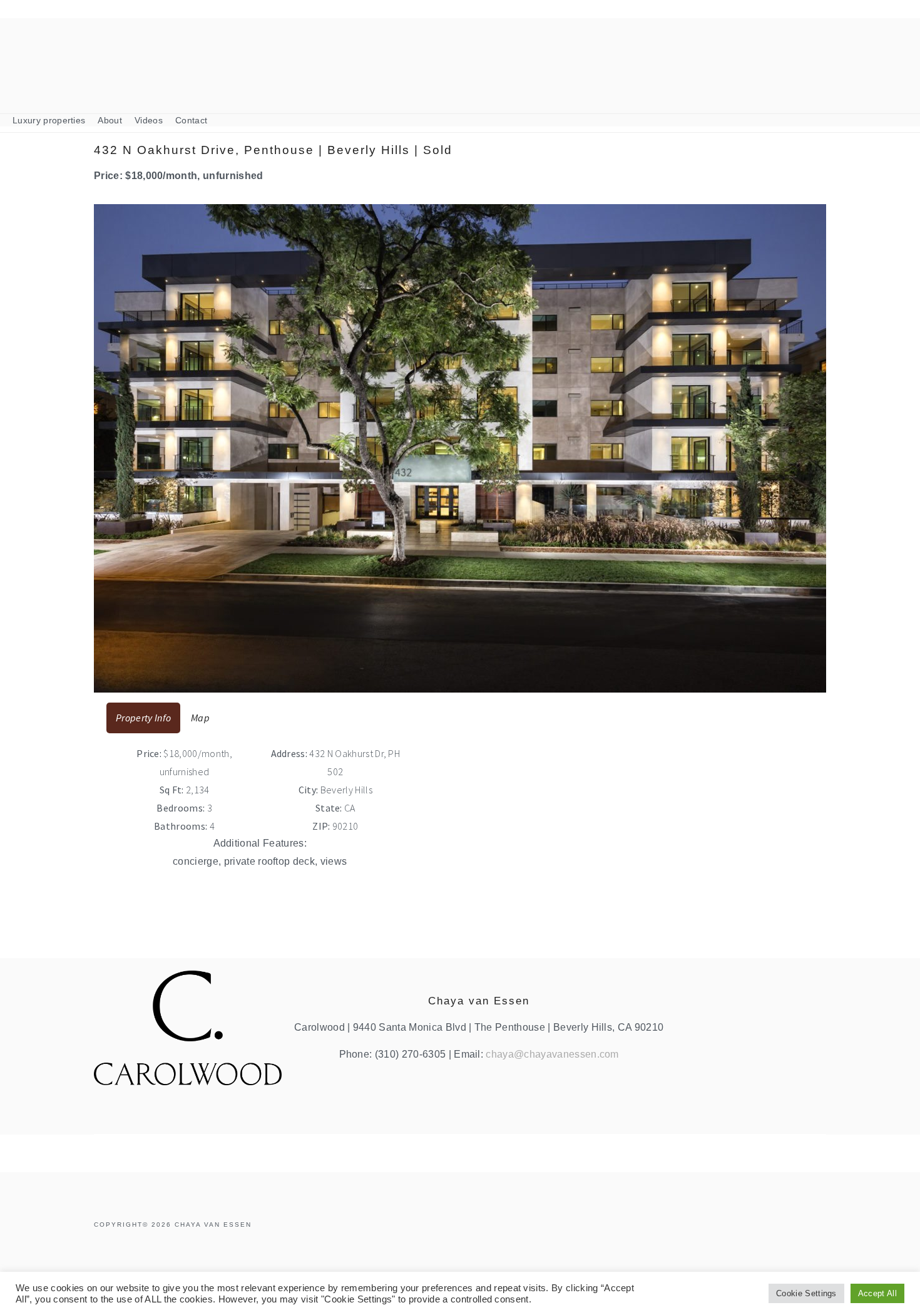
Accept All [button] (877, 1293)
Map (200, 717)
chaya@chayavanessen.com (552, 1054)
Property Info (143, 717)
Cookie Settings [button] (806, 1293)
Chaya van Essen (460, 53)
